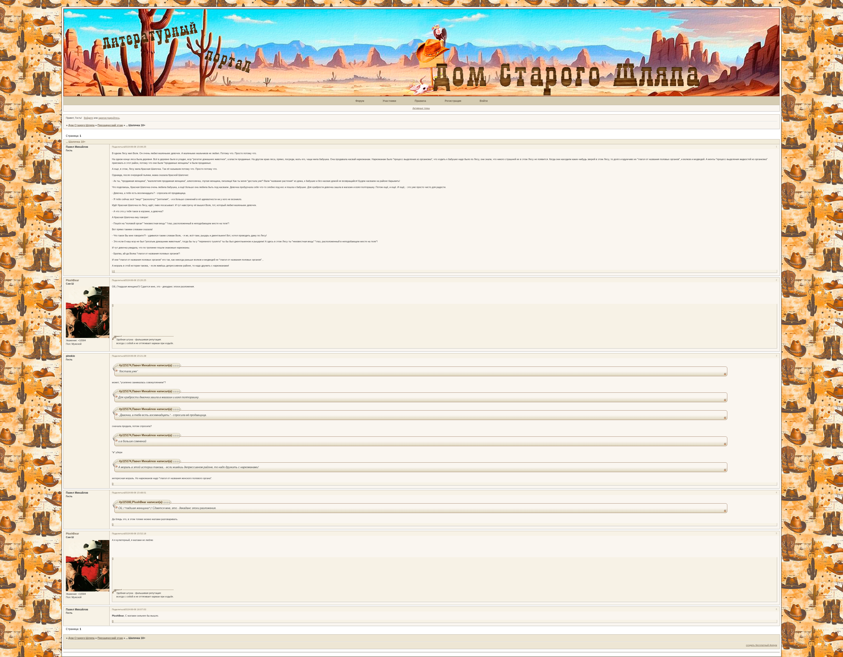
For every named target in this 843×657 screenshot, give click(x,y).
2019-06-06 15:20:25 (135, 280)
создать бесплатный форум (761, 645)
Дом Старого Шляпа (81, 125)
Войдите (88, 118)
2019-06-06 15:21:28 (135, 356)
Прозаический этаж (110, 125)
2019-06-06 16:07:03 (135, 609)
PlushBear (72, 280)
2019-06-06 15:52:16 (135, 533)
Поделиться (118, 147)
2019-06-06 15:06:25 (135, 147)
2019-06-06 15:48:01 (135, 492)
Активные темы (421, 108)
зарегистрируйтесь (109, 118)
